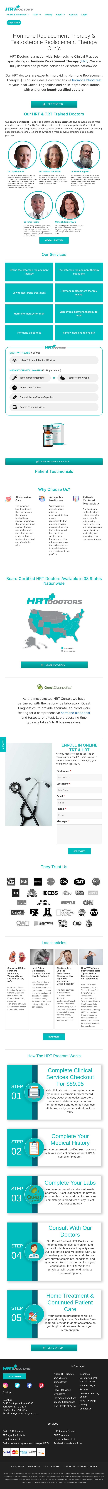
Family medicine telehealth (79, 332)
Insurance (85, 1374)
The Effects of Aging (65, 1406)
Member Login (87, 1385)
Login (84, 14)
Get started (14, 22)
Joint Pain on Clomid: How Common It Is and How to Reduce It (41, 972)
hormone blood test (87, 80)
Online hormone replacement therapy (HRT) (26, 1443)
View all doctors (54, 240)
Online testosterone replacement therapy (29, 271)
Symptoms (59, 1394)
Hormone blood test (29, 332)
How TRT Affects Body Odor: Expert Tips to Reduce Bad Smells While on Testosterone (90, 973)
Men (35, 14)
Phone (61, 808)
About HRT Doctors (64, 1374)
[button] (3, 744)
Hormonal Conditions (65, 1398)
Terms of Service (52, 1466)
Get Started (14, 1376)
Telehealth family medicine (68, 1443)
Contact (73, 14)
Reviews (84, 1389)
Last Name (63, 783)
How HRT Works (62, 1390)
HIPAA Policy (34, 1466)
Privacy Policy (17, 1466)
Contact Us (85, 1408)
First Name (64, 771)
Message (63, 821)
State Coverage (88, 1400)
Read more (54, 1037)
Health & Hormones (16, 14)
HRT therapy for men (65, 1431)
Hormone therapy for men (29, 313)
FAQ (56, 1386)
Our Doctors (60, 1378)
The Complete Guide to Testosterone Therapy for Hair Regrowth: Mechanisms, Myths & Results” (65, 976)
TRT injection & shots (14, 1435)
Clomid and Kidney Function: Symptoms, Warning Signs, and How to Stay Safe (16, 975)
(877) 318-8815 (19, 1410)
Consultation (60, 1382)
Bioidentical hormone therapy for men (79, 313)
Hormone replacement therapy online (79, 292)
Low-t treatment (11, 1439)
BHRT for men (61, 1435)
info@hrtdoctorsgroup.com (25, 1413)
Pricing (48, 14)
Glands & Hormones (64, 1402)
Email (61, 796)
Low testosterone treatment (29, 292)
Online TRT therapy (13, 1431)
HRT (84, 61)
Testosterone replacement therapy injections (78, 271)
